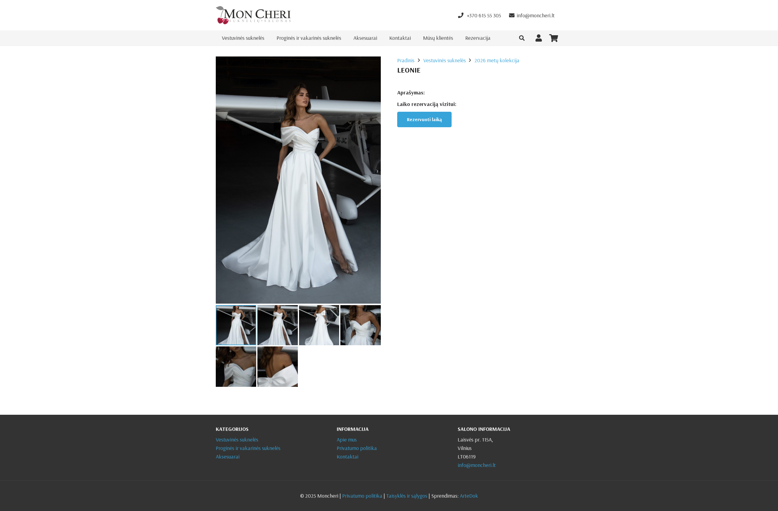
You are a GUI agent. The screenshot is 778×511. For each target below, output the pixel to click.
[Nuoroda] (253, 15)
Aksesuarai (227, 456)
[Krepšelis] (553, 38)
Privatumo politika (357, 448)
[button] (522, 38)
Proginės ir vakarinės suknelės (248, 448)
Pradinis (406, 60)
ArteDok (469, 495)
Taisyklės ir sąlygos (406, 495)
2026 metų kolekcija (496, 60)
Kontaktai (347, 456)
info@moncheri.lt (477, 465)
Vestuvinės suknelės (444, 60)
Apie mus (347, 439)
